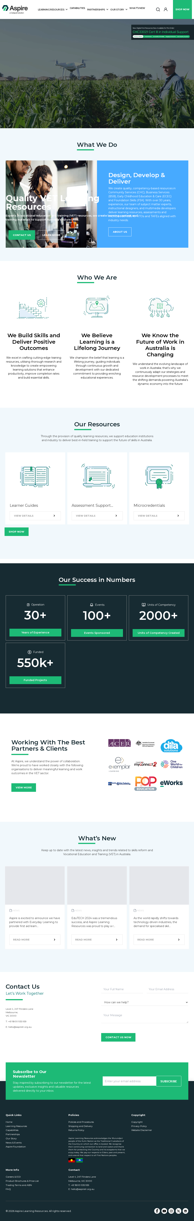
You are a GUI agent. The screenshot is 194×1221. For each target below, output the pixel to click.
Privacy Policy (139, 1126)
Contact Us (22, 234)
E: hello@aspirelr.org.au (81, 1189)
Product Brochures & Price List (22, 1180)
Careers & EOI (13, 1176)
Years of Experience (35, 632)
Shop (182, 9)
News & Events (14, 1142)
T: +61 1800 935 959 (78, 1185)
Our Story (11, 1138)
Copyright (137, 1121)
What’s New (137, 8)
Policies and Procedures (81, 1121)
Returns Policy (76, 1130)
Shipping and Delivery (80, 1126)
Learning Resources (16, 1126)
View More (24, 787)
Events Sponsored (97, 633)
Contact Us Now (118, 1037)
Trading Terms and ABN (19, 1185)
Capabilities (77, 8)
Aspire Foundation (16, 1146)
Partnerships (13, 1134)
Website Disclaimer (141, 1130)
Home (9, 1121)
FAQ (8, 1189)
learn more (51, 234)
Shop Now (16, 531)
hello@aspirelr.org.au (20, 1026)
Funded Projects (35, 680)
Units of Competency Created (159, 633)
